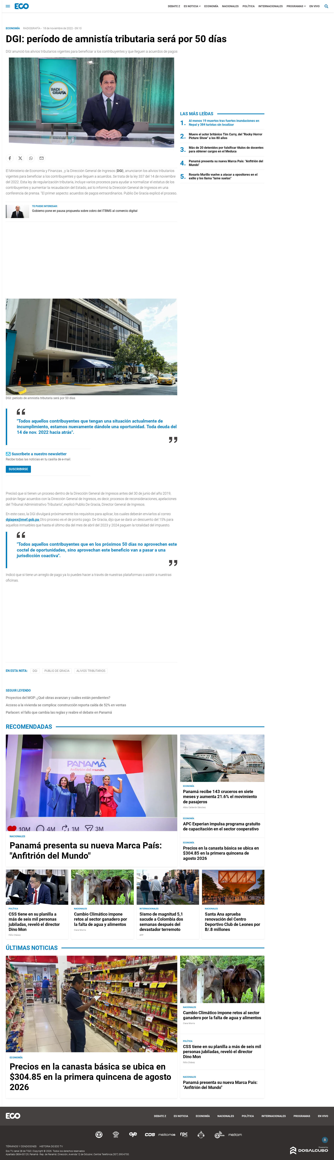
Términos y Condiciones (21, 1146)
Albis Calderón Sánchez (194, 807)
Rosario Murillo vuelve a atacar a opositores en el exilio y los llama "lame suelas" (223, 176)
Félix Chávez (14, 935)
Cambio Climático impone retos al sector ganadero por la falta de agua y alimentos (100, 919)
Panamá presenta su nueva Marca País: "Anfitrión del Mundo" (86, 850)
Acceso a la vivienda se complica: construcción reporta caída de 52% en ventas (66, 705)
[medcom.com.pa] (235, 1137)
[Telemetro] (98, 1137)
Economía (211, 6)
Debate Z (174, 6)
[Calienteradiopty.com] (201, 1137)
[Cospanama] (149, 1137)
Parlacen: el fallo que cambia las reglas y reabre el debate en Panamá (59, 712)
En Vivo (314, 6)
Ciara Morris (80, 930)
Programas (295, 6)
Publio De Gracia (56, 671)
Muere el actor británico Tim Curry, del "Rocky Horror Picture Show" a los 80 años (225, 136)
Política (249, 6)
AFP (141, 935)
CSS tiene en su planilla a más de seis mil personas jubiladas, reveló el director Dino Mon (34, 922)
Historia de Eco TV (51, 1146)
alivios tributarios (91, 671)
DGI (35, 671)
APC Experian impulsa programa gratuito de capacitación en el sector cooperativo (221, 826)
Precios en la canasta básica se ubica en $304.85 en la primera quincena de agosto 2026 (221, 853)
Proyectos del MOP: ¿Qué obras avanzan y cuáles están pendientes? (58, 698)
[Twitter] (20, 158)
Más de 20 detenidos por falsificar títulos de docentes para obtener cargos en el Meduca (226, 149)
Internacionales (270, 6)
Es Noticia (191, 6)
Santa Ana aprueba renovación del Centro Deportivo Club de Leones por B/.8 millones (232, 922)
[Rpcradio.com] (184, 1137)
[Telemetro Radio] (218, 1137)
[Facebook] (10, 158)
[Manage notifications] (325, 1140)
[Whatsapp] (31, 158)
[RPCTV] (115, 1137)
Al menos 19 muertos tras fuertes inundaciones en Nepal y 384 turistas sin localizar (224, 122)
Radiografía (31, 28)
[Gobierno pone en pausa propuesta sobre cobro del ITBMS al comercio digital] (17, 217)
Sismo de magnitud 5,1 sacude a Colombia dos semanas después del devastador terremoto (161, 922)
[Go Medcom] (167, 1137)
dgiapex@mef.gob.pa (22, 519)
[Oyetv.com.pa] (132, 1137)
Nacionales (230, 6)
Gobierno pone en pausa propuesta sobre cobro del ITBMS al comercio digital (84, 211)
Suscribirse (18, 469)
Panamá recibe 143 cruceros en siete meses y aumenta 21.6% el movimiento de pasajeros (220, 796)
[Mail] (41, 158)
